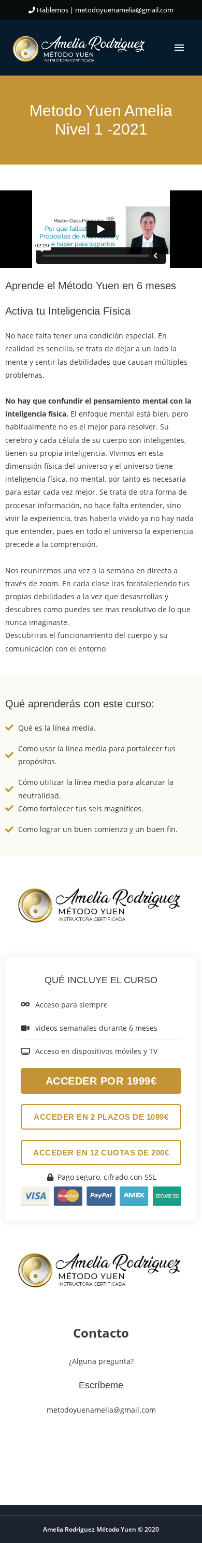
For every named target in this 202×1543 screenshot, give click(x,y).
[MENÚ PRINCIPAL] (179, 48)
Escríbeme (101, 1385)
